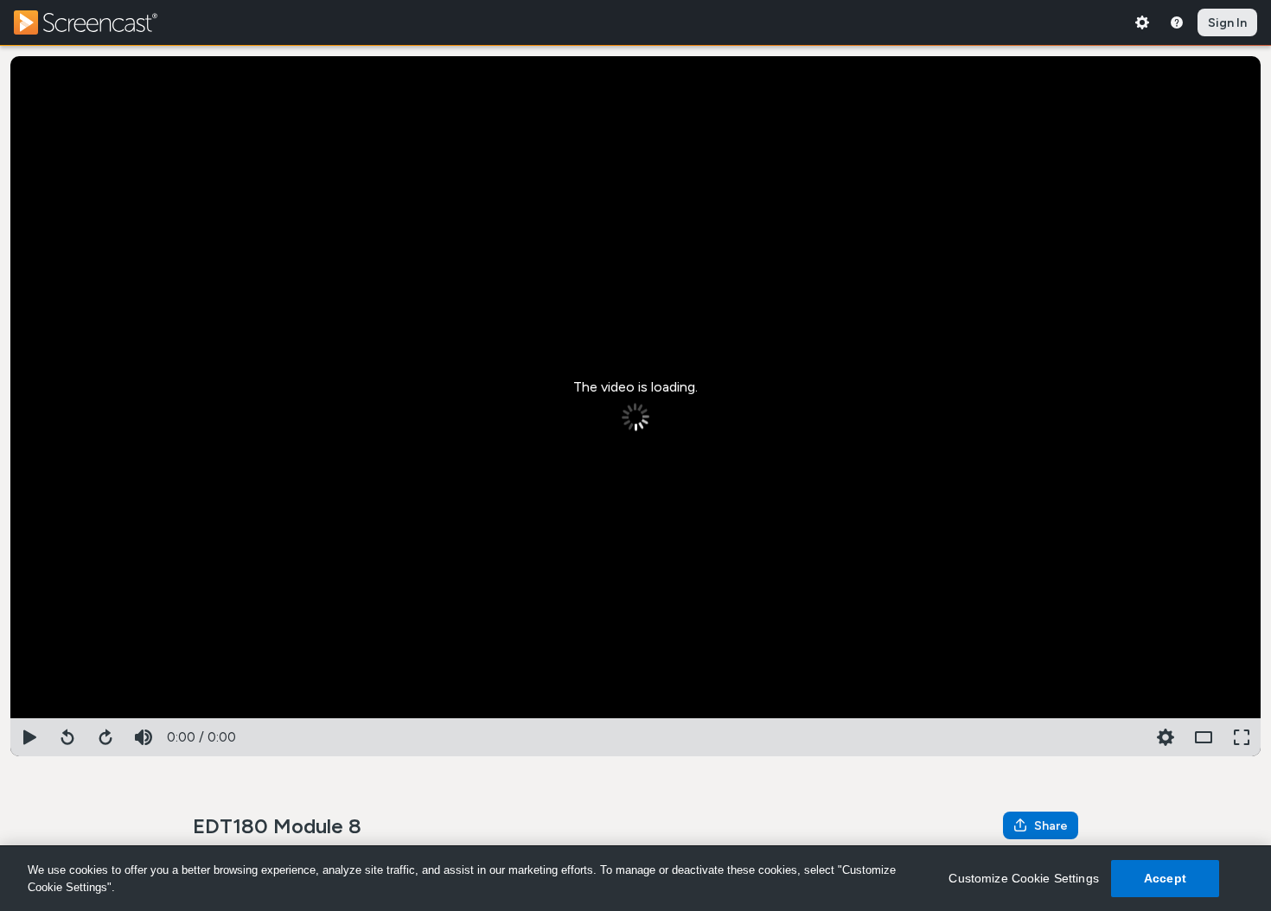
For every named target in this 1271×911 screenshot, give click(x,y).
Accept (1165, 878)
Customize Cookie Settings (1023, 878)
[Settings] (1142, 22)
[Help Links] (1177, 22)
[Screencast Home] (97, 22)
